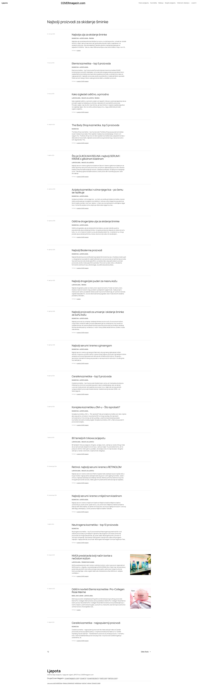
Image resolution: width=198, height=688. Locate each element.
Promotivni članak (88, 562)
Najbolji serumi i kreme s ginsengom (92, 345)
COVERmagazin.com (73, 3)
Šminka (91, 38)
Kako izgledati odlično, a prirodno (90, 94)
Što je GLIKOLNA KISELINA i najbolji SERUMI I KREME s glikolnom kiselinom (96, 157)
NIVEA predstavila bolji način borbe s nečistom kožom (92, 557)
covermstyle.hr (93, 678)
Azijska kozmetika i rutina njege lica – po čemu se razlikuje (97, 191)
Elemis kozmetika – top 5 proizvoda (91, 63)
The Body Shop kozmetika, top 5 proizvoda (95, 125)
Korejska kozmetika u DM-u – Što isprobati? (96, 407)
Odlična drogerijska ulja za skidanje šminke (95, 221)
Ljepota (5, 3)
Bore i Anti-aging (77, 595)
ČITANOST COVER (96, 683)
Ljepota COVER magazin (83, 81)
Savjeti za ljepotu (88, 98)
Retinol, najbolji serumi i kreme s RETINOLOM (96, 467)
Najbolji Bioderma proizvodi (87, 250)
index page (50, 683)
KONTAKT (84, 683)
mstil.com (103, 678)
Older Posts (146, 652)
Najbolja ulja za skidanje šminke (89, 34)
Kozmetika (75, 38)
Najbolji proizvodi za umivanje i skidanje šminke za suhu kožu (98, 313)
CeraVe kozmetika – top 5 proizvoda (92, 376)
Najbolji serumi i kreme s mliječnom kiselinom (97, 495)
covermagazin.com (72, 678)
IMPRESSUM (78, 683)
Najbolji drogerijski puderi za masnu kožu (94, 281)
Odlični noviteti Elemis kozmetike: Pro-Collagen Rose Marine (98, 590)
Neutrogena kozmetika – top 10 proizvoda (95, 524)
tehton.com (112, 678)
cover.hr (83, 678)
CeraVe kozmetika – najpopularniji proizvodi (96, 622)
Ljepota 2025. (83, 38)
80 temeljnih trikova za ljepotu (88, 438)
